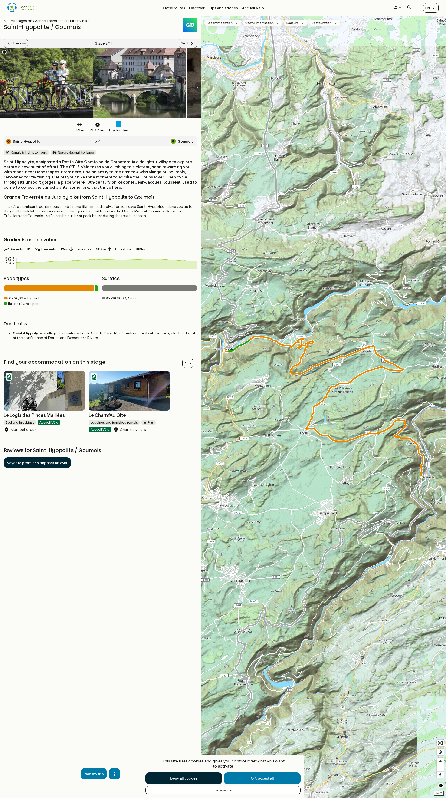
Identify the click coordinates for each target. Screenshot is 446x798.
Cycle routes (174, 8)
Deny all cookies (183, 778)
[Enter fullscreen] (440, 743)
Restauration (321, 23)
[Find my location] (440, 752)
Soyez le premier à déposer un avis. (37, 462)
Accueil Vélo (253, 8)
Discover (197, 8)
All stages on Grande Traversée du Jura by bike (49, 20)
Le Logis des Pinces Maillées (34, 415)
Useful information (259, 23)
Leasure (292, 23)
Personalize (223, 790)
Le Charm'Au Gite (107, 415)
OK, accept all (262, 778)
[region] (323, 407)
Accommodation (220, 23)
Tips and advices (223, 8)
